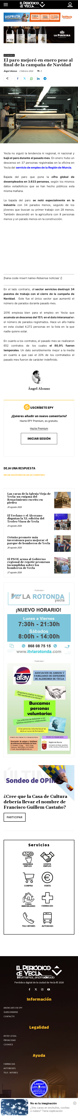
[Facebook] (17, 78)
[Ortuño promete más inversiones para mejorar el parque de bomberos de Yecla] (62, 543)
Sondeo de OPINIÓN (37, 780)
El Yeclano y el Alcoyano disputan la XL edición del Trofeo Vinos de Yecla (25, 518)
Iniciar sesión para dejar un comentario (24, 475)
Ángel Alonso (10, 71)
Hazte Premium (39, 428)
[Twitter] (24, 78)
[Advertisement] (39, 251)
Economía (9, 55)
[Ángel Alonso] (39, 377)
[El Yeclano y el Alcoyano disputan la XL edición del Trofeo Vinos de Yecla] (62, 522)
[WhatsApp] (31, 78)
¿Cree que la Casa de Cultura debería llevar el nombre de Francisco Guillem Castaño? (35, 802)
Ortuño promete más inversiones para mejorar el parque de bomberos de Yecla (28, 540)
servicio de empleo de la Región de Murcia (43, 167)
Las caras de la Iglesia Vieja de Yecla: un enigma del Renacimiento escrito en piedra (29, 498)
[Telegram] (45, 78)
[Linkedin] (38, 78)
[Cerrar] (75, 1103)
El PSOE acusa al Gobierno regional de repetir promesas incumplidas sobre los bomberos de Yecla (28, 564)
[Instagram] (42, 989)
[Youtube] (48, 989)
